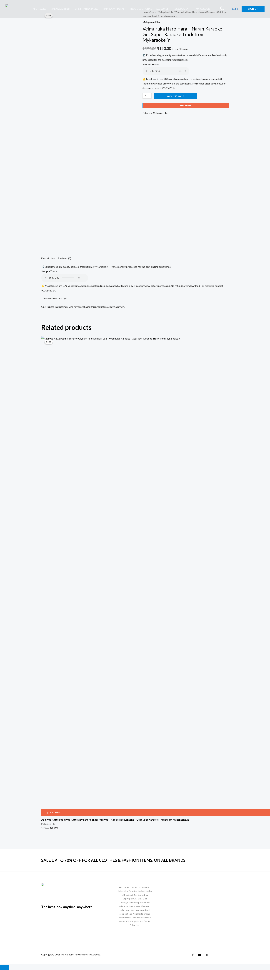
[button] (190, 9)
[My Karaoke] (16, 8)
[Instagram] (206, 955)
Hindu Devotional (140, 9)
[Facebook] (192, 955)
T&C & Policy (181, 9)
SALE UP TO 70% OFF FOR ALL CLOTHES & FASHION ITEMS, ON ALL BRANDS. (113, 860)
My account (204, 9)
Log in (235, 8)
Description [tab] (48, 258)
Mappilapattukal (113, 9)
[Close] (4, 967)
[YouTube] (199, 955)
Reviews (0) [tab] (64, 258)
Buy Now (186, 105)
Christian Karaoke (86, 9)
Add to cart (175, 95)
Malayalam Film (60, 9)
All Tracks (39, 9)
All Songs (162, 9)
